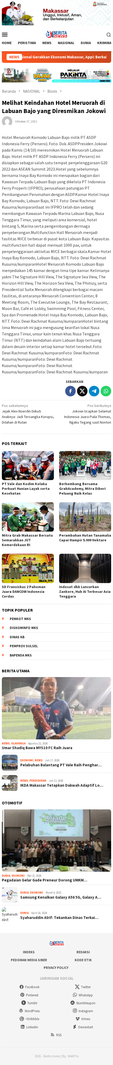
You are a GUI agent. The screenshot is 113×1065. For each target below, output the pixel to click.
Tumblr (32, 1003)
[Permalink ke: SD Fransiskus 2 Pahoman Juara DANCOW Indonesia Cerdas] (28, 568)
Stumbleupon (85, 1003)
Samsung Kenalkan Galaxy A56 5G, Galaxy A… (60, 897)
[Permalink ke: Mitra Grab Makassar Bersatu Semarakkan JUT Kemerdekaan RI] (28, 517)
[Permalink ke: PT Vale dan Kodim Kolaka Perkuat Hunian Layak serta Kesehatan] (28, 465)
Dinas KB (17, 637)
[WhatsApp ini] (106, 391)
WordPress (32, 1011)
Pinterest (32, 995)
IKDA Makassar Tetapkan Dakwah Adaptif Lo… (61, 785)
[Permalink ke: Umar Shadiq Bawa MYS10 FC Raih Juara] (56, 708)
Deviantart (85, 1027)
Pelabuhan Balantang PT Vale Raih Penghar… (60, 765)
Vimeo (85, 1019)
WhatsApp (86, 995)
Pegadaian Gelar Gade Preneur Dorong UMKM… (44, 880)
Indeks (29, 952)
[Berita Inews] (57, 34)
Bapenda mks (21, 655)
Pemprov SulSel (24, 646)
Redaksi (83, 952)
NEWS (6, 743)
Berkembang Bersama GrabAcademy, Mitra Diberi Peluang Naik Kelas (82, 488)
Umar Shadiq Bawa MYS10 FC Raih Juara (37, 747)
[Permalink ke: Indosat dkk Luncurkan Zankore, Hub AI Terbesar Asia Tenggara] (85, 568)
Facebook (32, 987)
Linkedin (32, 1027)
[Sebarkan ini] (70, 391)
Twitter (86, 987)
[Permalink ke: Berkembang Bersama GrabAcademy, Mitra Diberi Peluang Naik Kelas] (85, 465)
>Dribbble (32, 1019)
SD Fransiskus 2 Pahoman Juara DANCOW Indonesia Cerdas (23, 591)
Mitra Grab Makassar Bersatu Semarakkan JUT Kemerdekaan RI (27, 540)
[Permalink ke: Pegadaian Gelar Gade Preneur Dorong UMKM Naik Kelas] (56, 840)
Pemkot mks (20, 619)
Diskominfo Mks (24, 628)
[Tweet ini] (82, 391)
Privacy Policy (56, 967)
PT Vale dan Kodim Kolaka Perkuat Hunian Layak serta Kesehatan (26, 488)
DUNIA (6, 876)
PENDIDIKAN (37, 780)
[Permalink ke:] (7, 121)
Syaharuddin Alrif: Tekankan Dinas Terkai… (59, 917)
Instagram (86, 1011)
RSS (58, 1035)
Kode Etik (83, 960)
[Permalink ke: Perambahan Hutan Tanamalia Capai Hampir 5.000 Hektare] (85, 517)
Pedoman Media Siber (29, 960)
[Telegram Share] (94, 391)
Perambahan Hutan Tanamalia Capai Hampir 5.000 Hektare (85, 537)
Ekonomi (26, 760)
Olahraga (18, 743)
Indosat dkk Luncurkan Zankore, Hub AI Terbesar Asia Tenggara (85, 591)
